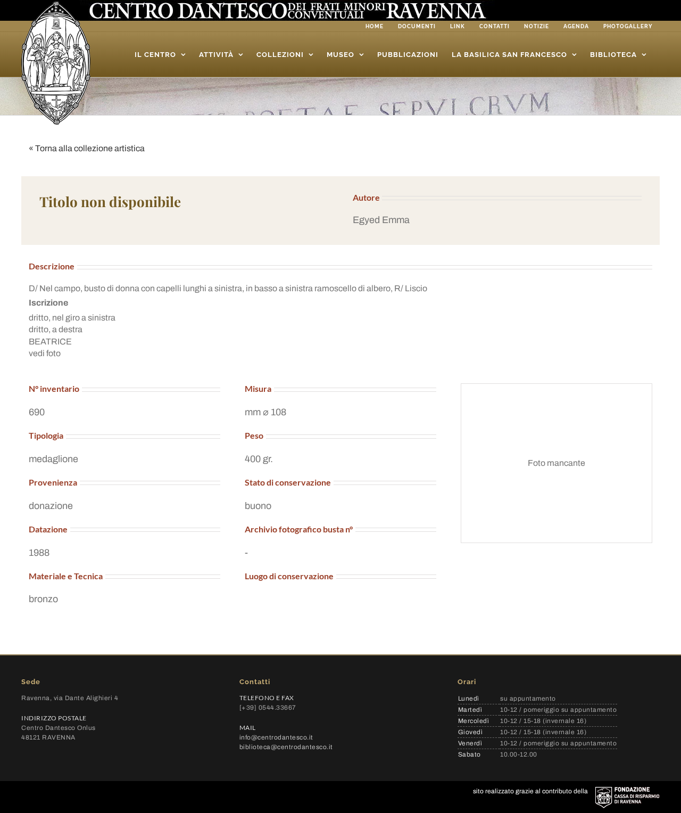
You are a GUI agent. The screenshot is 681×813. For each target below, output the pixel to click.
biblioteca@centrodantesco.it (286, 747)
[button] (497, 220)
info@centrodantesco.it (276, 737)
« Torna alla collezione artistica (87, 148)
